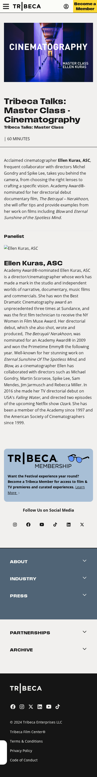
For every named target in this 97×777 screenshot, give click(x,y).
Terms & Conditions (26, 741)
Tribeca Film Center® (28, 731)
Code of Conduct (24, 760)
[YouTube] (41, 524)
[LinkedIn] (68, 524)
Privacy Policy (21, 750)
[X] (82, 524)
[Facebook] (28, 524)
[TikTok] (55, 524)
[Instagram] (14, 524)
